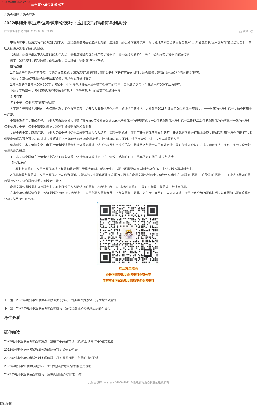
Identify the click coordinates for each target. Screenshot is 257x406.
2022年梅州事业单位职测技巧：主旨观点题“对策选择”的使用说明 (47, 366)
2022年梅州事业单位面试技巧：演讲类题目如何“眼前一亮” (43, 374)
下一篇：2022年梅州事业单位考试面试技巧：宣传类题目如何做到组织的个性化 (57, 308)
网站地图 (6, 403)
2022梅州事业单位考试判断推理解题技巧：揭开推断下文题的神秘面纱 (51, 358)
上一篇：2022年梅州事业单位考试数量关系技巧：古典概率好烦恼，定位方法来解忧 (60, 300)
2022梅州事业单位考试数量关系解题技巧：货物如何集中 (42, 349)
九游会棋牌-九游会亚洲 (16, 1)
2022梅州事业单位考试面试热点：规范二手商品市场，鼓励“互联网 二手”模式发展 (58, 341)
